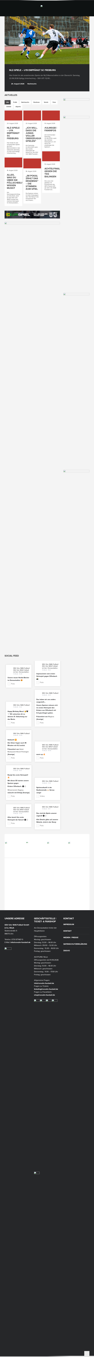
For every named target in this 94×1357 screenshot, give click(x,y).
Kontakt (67, 931)
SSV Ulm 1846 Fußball (21, 668)
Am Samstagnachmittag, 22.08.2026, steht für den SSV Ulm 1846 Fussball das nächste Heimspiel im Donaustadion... (13, 198)
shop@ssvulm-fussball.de (44, 995)
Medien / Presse (70, 937)
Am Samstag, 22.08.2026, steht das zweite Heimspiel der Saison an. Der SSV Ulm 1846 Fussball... (32, 150)
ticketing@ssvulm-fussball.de (46, 989)
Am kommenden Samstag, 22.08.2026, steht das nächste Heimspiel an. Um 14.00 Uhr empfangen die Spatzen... (50, 141)
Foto (13, 684)
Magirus (51, 717)
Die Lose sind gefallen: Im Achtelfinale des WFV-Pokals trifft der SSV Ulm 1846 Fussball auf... (50, 185)
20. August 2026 (17, 84)
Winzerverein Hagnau (16, 790)
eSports (18, 107)
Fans (54, 102)
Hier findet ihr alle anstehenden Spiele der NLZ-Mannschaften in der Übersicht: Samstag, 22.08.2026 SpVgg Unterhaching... (13, 148)
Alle (7, 102)
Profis (15, 102)
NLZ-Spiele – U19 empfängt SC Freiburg (32, 70)
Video (42, 796)
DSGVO (66, 951)
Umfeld (8, 107)
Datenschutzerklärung (75, 944)
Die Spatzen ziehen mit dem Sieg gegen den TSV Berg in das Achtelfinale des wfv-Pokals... (32, 197)
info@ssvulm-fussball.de (20, 942)
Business (36, 102)
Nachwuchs (31, 84)
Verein (46, 102)
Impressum (68, 924)
